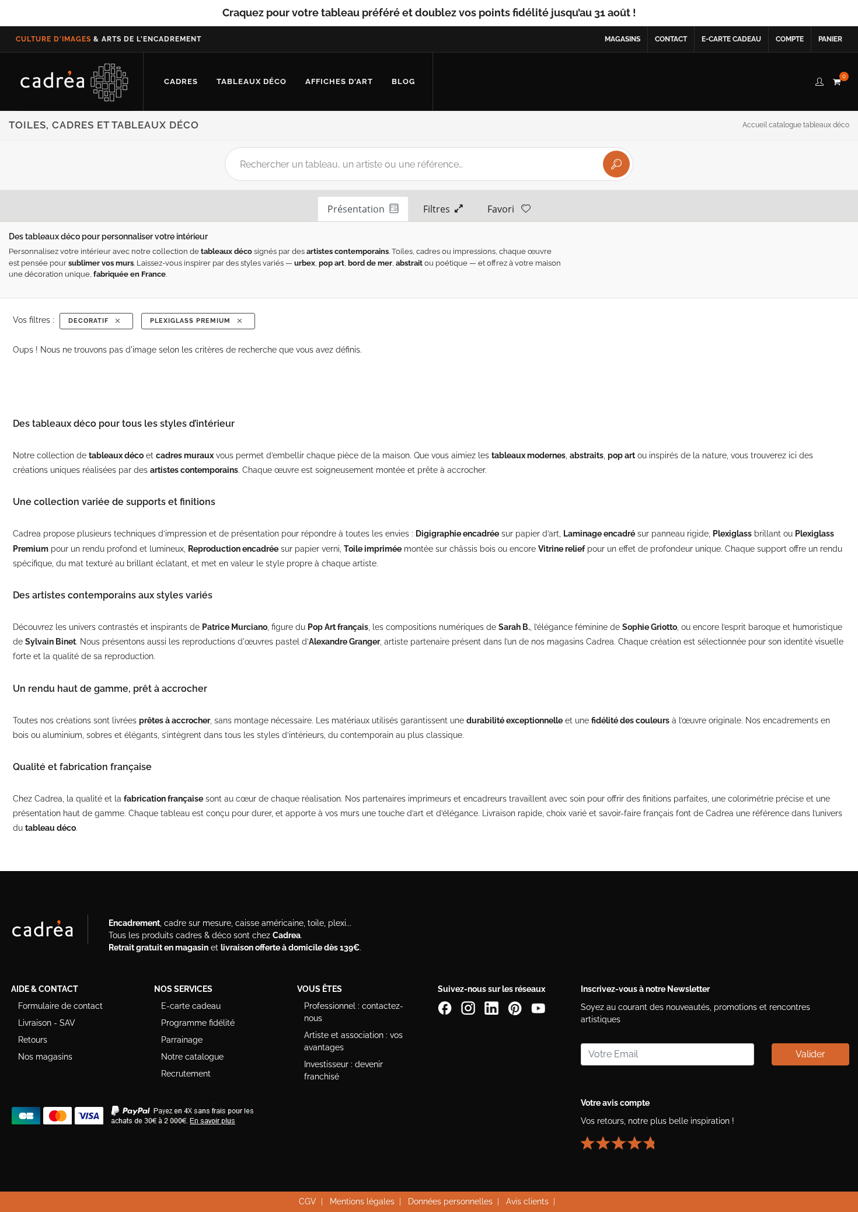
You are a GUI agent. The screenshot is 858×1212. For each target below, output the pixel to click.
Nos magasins (45, 1056)
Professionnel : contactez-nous (353, 1012)
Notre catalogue (192, 1056)
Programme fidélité (198, 1023)
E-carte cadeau (731, 39)
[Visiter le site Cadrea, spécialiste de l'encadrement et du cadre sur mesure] (54, 932)
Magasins (622, 39)
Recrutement (186, 1073)
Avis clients (527, 1201)
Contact (671, 39)
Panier (830, 39)
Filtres (439, 209)
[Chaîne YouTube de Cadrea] (538, 1007)
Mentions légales (362, 1201)
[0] (836, 80)
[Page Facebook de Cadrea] (446, 1007)
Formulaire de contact (60, 1006)
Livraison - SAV (46, 1023)
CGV (307, 1201)
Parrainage (182, 1039)
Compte (790, 39)
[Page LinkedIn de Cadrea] (492, 1007)
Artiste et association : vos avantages (353, 1041)
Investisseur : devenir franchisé (343, 1070)
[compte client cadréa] (819, 80)
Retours (32, 1039)
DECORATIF (90, 321)
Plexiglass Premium (192, 321)
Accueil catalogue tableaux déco (795, 125)
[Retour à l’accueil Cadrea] (74, 82)
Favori (504, 209)
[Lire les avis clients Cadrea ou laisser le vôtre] (624, 1138)
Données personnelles (450, 1201)
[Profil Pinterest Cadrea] (516, 1007)
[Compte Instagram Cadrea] (469, 1007)
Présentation (358, 209)
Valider (810, 1054)
